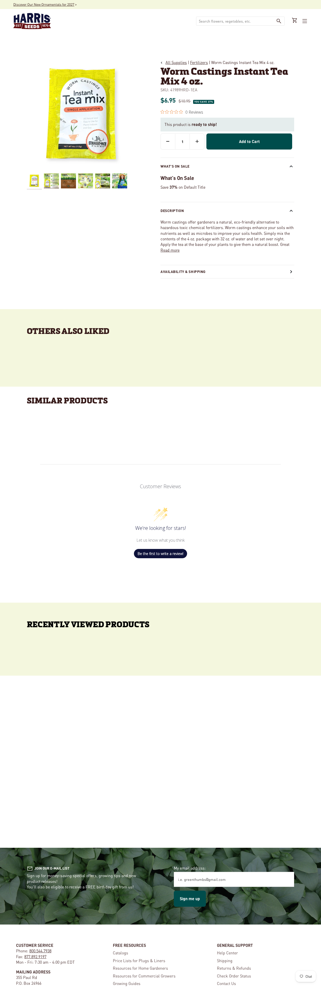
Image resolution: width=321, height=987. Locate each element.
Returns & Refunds (234, 968)
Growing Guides (126, 983)
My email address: (190, 868)
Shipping (224, 960)
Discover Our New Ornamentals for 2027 (43, 4)
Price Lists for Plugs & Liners (139, 960)
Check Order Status (234, 975)
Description (172, 210)
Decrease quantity (167, 141)
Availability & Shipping (183, 271)
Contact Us (226, 983)
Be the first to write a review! (160, 553)
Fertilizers (199, 62)
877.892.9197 (35, 956)
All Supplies (176, 62)
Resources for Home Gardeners (140, 968)
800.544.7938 (40, 950)
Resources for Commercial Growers (144, 975)
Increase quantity (197, 141)
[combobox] (234, 21)
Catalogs (120, 952)
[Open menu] (304, 21)
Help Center (227, 952)
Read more (170, 250)
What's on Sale (175, 166)
